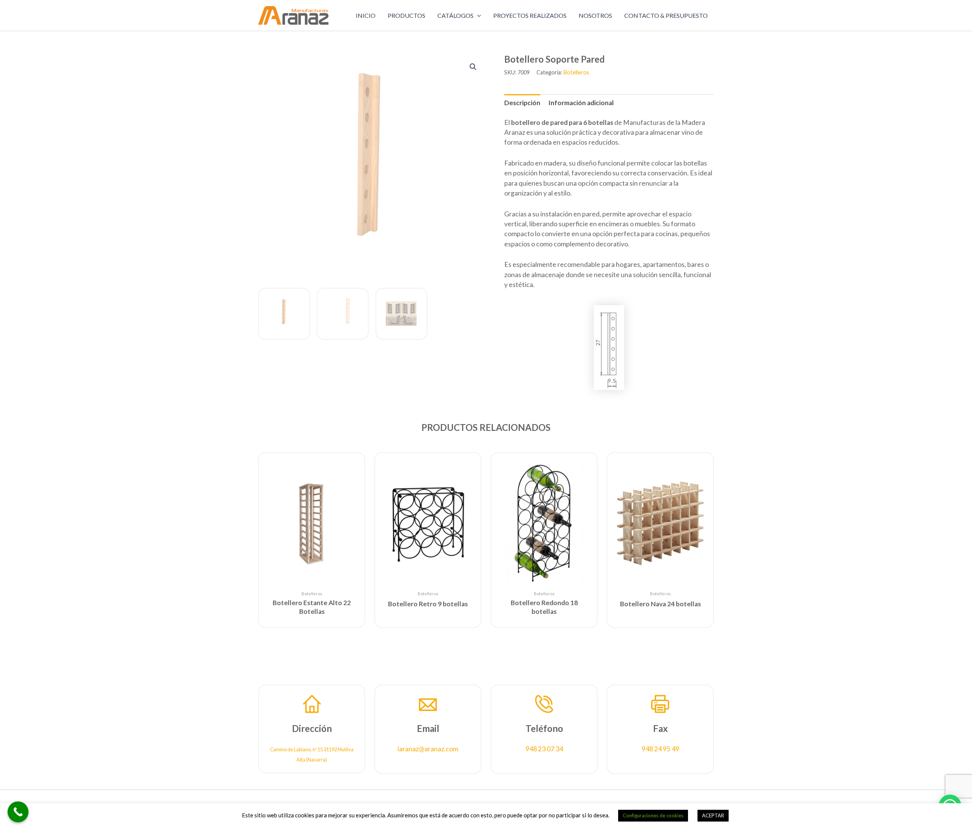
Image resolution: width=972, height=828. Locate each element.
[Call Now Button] (18, 811)
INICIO (366, 15)
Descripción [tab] (522, 103)
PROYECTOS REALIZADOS (529, 15)
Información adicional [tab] (581, 103)
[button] (477, 15)
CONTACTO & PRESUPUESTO (666, 15)
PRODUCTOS (406, 15)
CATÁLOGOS (455, 15)
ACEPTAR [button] (713, 815)
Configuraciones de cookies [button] (653, 815)
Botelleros (576, 72)
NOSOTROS (595, 15)
